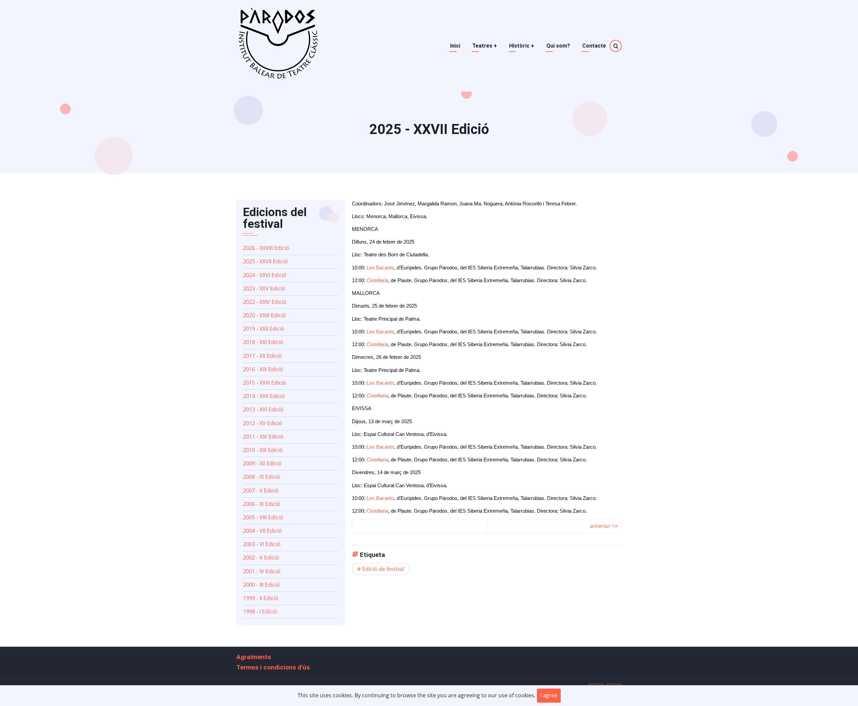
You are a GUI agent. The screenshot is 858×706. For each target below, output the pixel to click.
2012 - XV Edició (262, 423)
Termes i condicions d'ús (273, 667)
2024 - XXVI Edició (265, 275)
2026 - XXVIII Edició (266, 248)
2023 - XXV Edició (264, 288)
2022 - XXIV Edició (265, 302)
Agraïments (253, 657)
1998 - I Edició (260, 611)
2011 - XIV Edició (263, 436)
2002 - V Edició (261, 557)
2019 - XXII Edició (264, 328)
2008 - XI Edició (261, 476)
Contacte (594, 46)
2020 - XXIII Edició (264, 315)
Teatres (484, 46)
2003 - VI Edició (262, 544)
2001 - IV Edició (262, 571)
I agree (548, 695)
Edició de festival (383, 569)
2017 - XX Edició (262, 356)
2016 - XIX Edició (263, 369)
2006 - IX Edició (261, 504)
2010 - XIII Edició (263, 450)
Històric (521, 46)
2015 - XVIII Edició (264, 382)
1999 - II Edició (261, 598)
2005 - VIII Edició (263, 517)
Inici (455, 46)
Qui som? (558, 46)
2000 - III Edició (261, 584)
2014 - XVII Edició (264, 396)
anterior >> (604, 526)
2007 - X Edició (261, 490)
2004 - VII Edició (262, 530)
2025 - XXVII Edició (265, 261)
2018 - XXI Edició (263, 342)
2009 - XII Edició (262, 463)
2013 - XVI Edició (263, 409)
